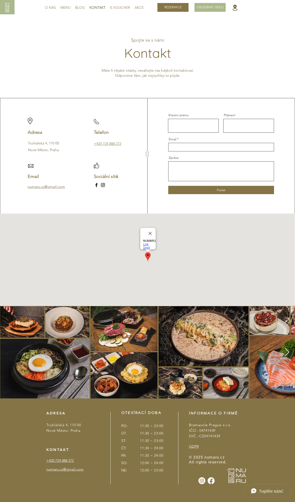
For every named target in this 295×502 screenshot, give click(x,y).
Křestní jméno (178, 115)
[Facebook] (96, 185)
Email (172, 139)
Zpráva (173, 157)
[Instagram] (103, 185)
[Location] (234, 7)
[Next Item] (287, 352)
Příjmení (229, 115)
